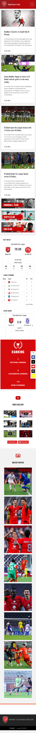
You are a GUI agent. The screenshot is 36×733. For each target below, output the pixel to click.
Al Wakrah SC (15, 296)
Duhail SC (8, 254)
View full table (29, 304)
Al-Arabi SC (28, 254)
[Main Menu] (32, 4)
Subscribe (24, 442)
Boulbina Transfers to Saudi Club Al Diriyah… (16, 33)
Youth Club (9, 217)
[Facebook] (33, 357)
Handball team (11, 205)
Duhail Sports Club (14, 4)
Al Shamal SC (15, 293)
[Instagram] (33, 371)
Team (9, 279)
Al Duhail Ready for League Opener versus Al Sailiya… (16, 175)
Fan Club (8, 229)
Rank (4, 279)
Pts (31, 279)
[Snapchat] (33, 376)
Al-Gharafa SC (15, 285)
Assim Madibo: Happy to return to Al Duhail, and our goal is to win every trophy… (17, 79)
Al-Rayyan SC (15, 289)
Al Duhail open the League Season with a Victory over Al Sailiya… (17, 129)
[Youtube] (33, 366)
